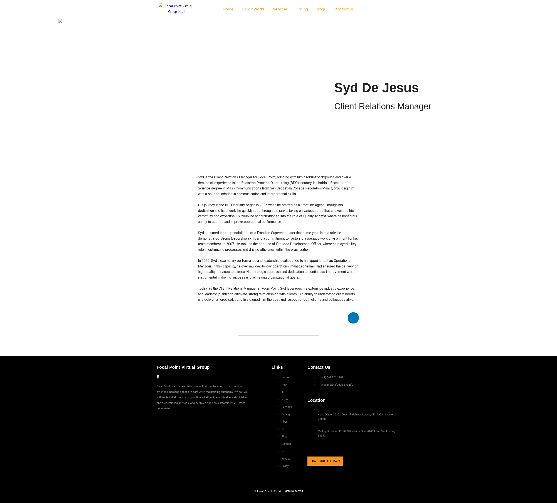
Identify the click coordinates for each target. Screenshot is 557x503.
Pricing (302, 9)
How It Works (253, 9)
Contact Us (344, 9)
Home (228, 9)
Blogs (321, 9)
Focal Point (263, 491)
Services (280, 9)
